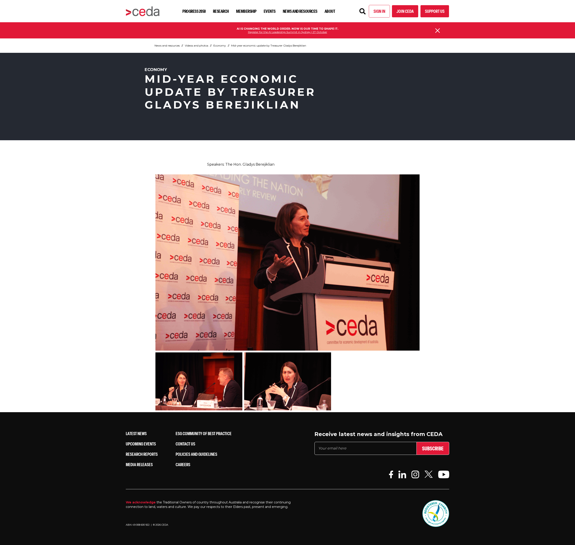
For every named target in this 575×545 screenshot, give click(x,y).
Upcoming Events (141, 443)
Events (270, 11)
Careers (183, 464)
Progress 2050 (194, 11)
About (330, 11)
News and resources (300, 11)
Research (221, 11)
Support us (435, 11)
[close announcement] (437, 30)
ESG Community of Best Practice (204, 433)
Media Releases (139, 464)
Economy (219, 45)
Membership (246, 11)
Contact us (185, 443)
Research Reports (142, 454)
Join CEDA (405, 11)
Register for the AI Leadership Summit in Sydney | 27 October (287, 32)
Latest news (136, 433)
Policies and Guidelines (196, 454)
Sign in (379, 11)
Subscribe (433, 448)
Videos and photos (196, 45)
